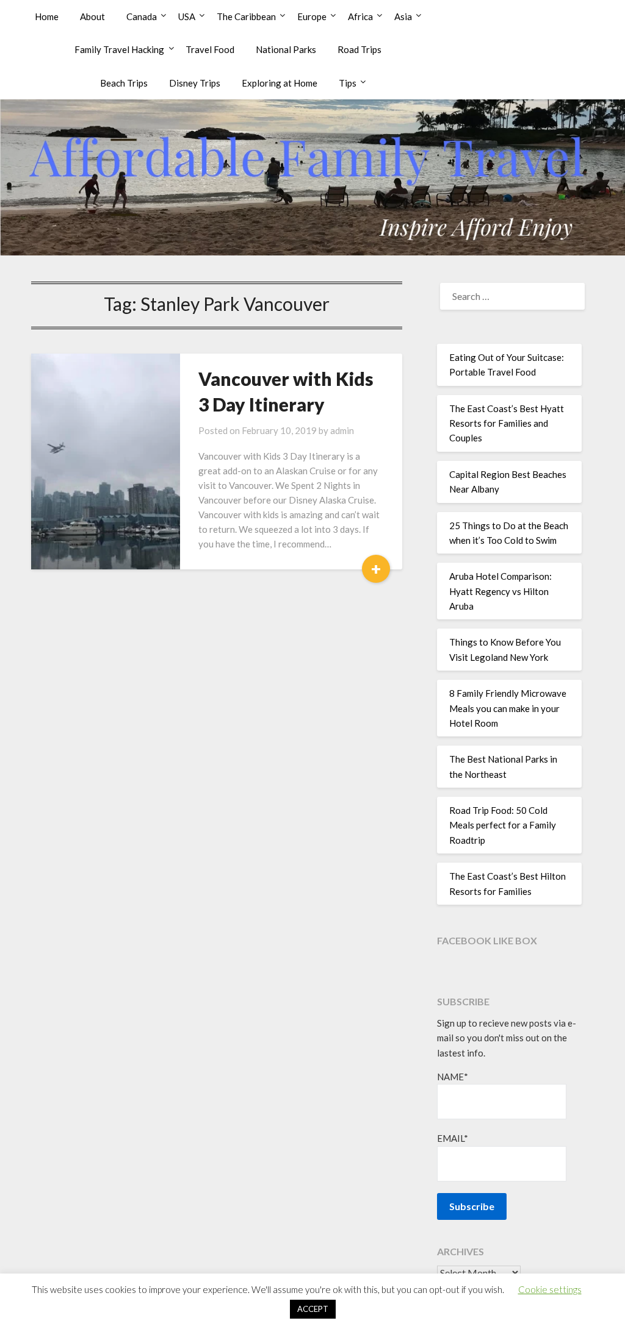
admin (342, 430)
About (92, 16)
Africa (360, 16)
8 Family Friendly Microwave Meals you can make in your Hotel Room (507, 708)
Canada (141, 16)
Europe (312, 16)
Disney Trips (194, 82)
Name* (452, 1076)
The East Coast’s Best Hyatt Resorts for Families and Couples (506, 423)
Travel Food (210, 49)
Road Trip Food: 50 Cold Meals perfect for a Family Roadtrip (502, 825)
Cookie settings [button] (550, 1289)
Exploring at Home (279, 82)
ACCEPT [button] (312, 1309)
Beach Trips (124, 82)
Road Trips (359, 49)
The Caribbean (246, 16)
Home (47, 16)
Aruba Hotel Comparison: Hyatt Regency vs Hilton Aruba (500, 591)
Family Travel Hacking (119, 49)
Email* (452, 1138)
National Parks (286, 49)
